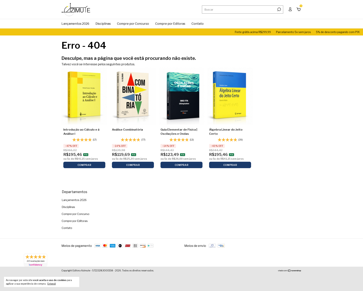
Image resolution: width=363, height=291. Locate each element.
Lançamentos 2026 (75, 23)
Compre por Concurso (133, 23)
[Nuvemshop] (290, 271)
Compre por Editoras (170, 23)
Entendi (51, 283)
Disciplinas (103, 23)
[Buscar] (278, 9)
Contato (198, 23)
